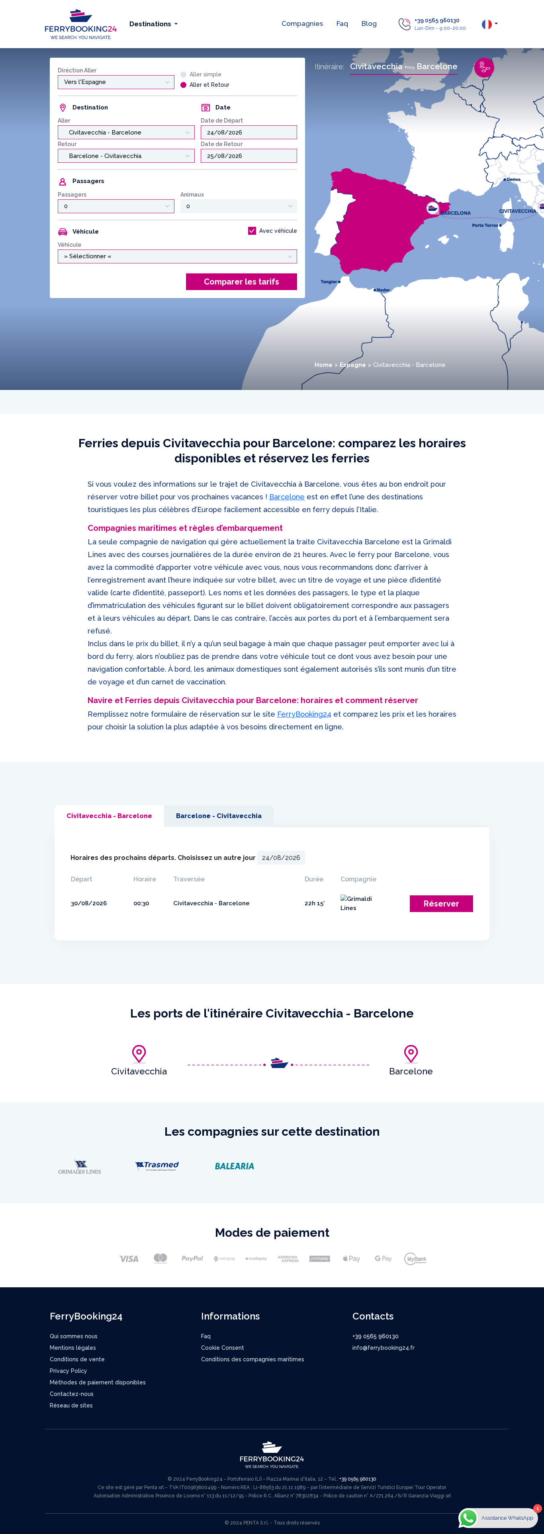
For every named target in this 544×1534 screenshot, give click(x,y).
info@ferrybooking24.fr (383, 1348)
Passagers (72, 194)
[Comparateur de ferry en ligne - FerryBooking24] (81, 23)
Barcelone (287, 497)
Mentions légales (73, 1348)
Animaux (192, 194)
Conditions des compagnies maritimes (252, 1359)
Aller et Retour (209, 85)
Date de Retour (222, 144)
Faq (342, 23)
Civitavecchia (139, 1071)
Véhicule (69, 245)
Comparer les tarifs (241, 282)
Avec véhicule (278, 231)
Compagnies (302, 23)
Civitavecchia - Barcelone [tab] (109, 816)
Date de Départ (222, 120)
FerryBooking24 (304, 714)
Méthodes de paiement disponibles (98, 1382)
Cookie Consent (222, 1348)
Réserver (441, 903)
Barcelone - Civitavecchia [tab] (219, 816)
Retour (67, 144)
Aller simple (205, 74)
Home (324, 364)
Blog (369, 23)
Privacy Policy (68, 1371)
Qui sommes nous (74, 1336)
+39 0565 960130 (437, 20)
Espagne (353, 364)
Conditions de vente (77, 1359)
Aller (64, 120)
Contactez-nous (72, 1394)
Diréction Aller (77, 70)
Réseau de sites (71, 1405)
